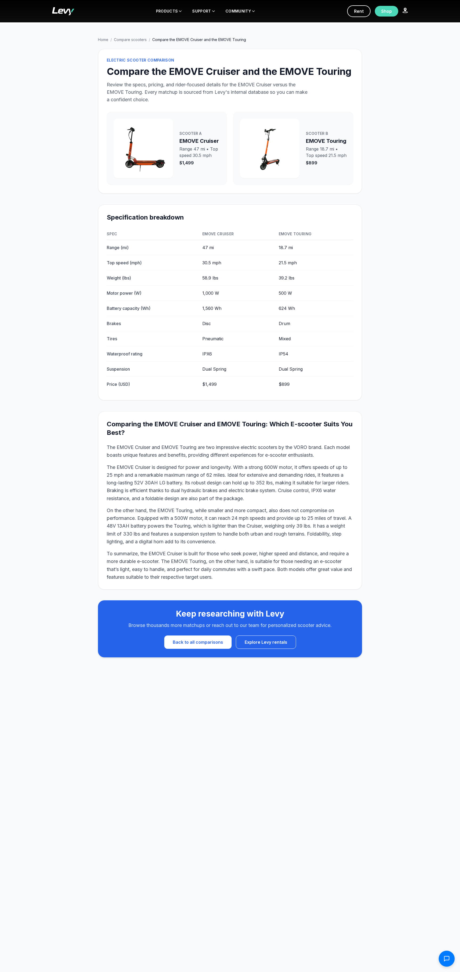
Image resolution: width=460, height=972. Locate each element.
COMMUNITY (238, 11)
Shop (386, 11)
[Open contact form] (447, 959)
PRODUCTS (167, 11)
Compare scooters (130, 39)
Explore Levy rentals (266, 642)
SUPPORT (201, 11)
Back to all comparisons (198, 642)
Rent (359, 11)
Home (103, 39)
